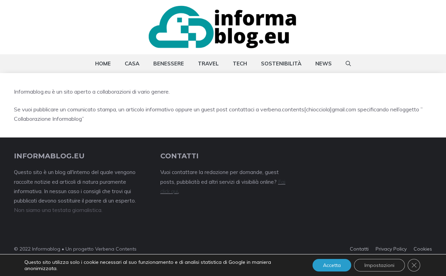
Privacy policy (391, 249)
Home (103, 63)
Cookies (423, 249)
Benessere (168, 63)
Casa (132, 63)
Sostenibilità (281, 63)
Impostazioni (379, 265)
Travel (208, 63)
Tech (240, 63)
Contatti (359, 249)
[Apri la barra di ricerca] (348, 63)
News (323, 63)
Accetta (332, 265)
